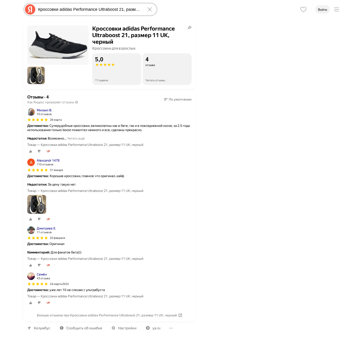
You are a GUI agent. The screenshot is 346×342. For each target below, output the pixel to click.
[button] (36, 75)
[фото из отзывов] (36, 204)
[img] (37, 120)
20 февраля (57, 238)
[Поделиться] (190, 27)
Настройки (127, 328)
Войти (322, 10)
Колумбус (42, 328)
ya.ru (156, 328)
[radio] (30, 151)
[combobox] (89, 9)
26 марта (56, 119)
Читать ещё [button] (76, 138)
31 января (56, 170)
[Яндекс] (30, 9)
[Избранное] (303, 9)
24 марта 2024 (59, 284)
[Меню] (336, 9)
